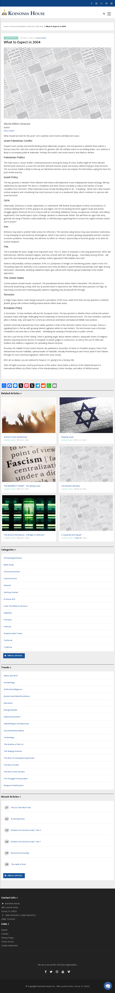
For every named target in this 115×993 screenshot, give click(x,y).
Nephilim (8, 613)
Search (4, 930)
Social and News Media (14, 730)
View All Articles (14, 655)
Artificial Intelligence (13, 689)
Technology (9, 737)
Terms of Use (7, 941)
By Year (40, 26)
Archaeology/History (13, 558)
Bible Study (9, 564)
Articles (31, 26)
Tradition (8, 647)
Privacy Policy (7, 937)
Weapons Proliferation (14, 785)
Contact (4, 933)
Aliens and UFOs (11, 675)
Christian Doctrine (12, 571)
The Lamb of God (18, 864)
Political (7, 626)
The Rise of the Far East (14, 771)
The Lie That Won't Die (21, 807)
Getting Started (11, 592)
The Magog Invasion (13, 751)
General (7, 585)
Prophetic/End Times (13, 633)
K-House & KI (9, 599)
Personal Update (18, 26)
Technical (8, 640)
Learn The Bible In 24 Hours (15, 606)
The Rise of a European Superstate (19, 758)
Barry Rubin (41, 38)
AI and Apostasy (18, 819)
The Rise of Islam (11, 764)
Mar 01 (79, 538)
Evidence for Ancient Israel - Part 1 (26, 841)
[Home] (24, 12)
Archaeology (9, 682)
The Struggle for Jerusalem (15, 778)
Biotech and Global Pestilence (17, 696)
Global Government (12, 716)
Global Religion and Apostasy (16, 723)
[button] (108, 986)
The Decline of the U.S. (14, 744)
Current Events (11, 38)
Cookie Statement (9, 945)
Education (8, 703)
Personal (7, 619)
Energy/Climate (10, 710)
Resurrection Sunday (20, 853)
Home (6, 26)
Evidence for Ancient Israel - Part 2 (26, 830)
